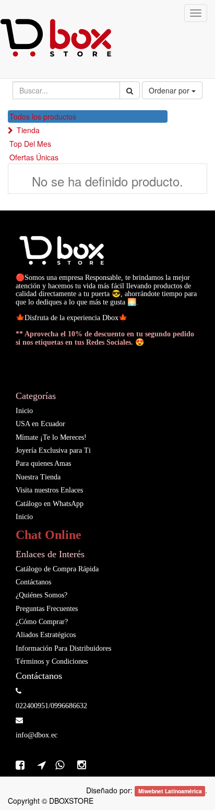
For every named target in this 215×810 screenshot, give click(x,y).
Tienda (28, 130)
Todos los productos (42, 116)
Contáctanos (33, 582)
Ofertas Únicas (33, 157)
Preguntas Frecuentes (47, 609)
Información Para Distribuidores (63, 648)
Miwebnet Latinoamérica (170, 791)
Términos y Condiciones (52, 661)
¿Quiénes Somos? (42, 595)
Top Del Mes (30, 143)
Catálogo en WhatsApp (49, 504)
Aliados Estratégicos (46, 635)
